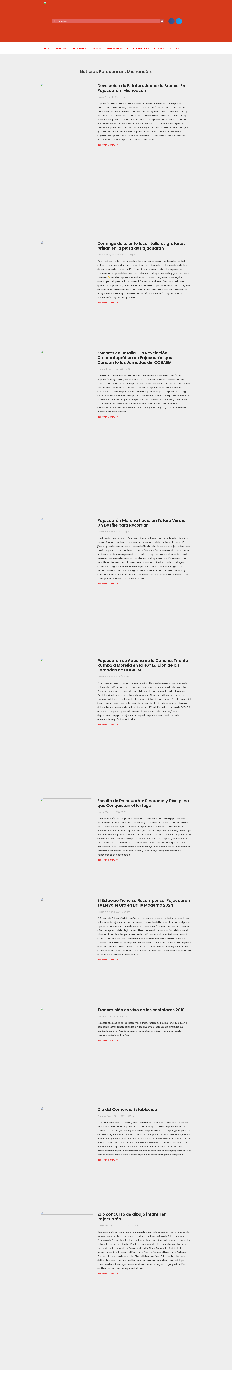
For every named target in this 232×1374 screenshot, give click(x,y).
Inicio (47, 48)
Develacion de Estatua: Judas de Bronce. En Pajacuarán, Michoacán (141, 88)
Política (174, 48)
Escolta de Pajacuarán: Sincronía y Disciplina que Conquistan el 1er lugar (143, 803)
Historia (159, 48)
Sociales (96, 48)
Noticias (61, 48)
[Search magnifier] (162, 21)
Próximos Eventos (117, 48)
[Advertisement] (116, 1336)
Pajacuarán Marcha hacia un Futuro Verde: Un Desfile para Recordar (141, 523)
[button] (171, 21)
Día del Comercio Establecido (127, 1109)
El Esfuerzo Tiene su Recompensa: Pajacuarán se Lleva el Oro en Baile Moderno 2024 (143, 903)
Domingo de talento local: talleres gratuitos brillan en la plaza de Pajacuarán (141, 246)
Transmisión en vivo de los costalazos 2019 (141, 1010)
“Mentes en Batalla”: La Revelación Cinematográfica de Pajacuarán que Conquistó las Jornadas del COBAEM (134, 357)
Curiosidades (141, 48)
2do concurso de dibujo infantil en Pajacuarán (132, 1216)
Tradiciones (78, 48)
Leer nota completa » (108, 145)
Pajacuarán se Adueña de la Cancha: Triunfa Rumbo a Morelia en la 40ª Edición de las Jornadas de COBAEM (142, 665)
